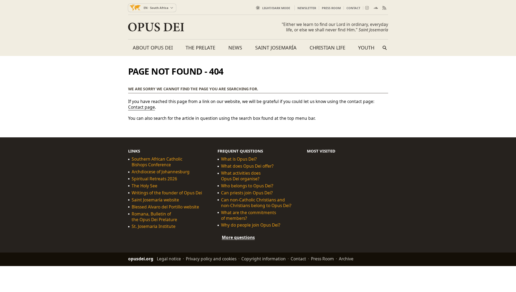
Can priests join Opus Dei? (247, 193)
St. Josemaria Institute (154, 226)
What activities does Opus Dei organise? (241, 176)
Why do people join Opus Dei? (250, 225)
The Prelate (200, 47)
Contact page (141, 107)
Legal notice (169, 259)
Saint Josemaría (276, 47)
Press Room (331, 8)
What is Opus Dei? (239, 159)
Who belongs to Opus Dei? (247, 186)
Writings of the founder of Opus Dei (167, 193)
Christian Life (327, 47)
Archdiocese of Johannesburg (161, 172)
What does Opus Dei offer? (247, 166)
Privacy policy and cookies (211, 259)
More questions (238, 237)
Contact (353, 8)
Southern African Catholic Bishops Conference (157, 162)
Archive (346, 259)
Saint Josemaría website (155, 200)
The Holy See (144, 186)
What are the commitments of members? (248, 215)
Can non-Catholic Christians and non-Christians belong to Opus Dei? (256, 202)
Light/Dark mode (276, 8)
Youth (366, 47)
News (235, 47)
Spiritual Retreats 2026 (154, 179)
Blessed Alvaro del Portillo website (165, 207)
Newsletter (306, 8)
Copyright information (263, 259)
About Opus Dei (153, 47)
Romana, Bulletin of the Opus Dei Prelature (154, 216)
